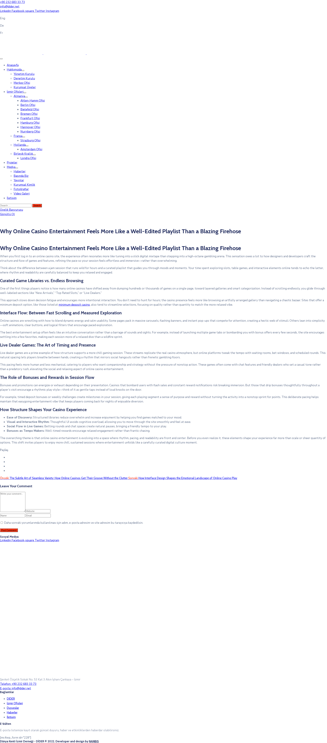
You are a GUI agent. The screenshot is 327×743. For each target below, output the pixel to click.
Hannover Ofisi (30, 127)
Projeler (12, 163)
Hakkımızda (14, 70)
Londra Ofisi (28, 158)
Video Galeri (22, 194)
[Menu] (23, 70)
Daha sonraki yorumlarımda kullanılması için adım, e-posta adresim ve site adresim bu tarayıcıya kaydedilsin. (73, 523)
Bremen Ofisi (28, 114)
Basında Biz (21, 176)
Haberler (20, 171)
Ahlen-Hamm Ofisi (32, 101)
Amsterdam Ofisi (31, 149)
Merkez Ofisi (22, 83)
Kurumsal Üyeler (25, 87)
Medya (11, 167)
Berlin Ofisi (27, 105)
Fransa (18, 136)
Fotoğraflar (21, 189)
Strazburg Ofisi (30, 140)
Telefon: (18, 684)
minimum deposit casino (74, 305)
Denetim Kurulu (24, 78)
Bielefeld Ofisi (29, 109)
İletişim (12, 198)
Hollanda (20, 145)
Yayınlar (19, 180)
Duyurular (13, 708)
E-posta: (15, 688)
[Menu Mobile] (1, 58)
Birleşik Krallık (23, 154)
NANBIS (94, 741)
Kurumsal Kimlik (24, 185)
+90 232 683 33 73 (12, 2)
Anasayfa (13, 65)
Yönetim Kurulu (24, 74)
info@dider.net (9, 7)
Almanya (19, 96)
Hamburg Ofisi (30, 123)
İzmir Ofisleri (15, 92)
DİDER (11, 698)
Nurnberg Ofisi (30, 132)
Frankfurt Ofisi (30, 118)
